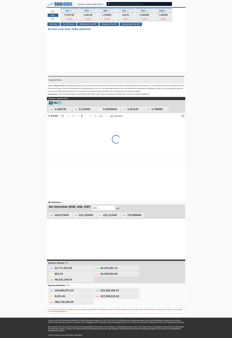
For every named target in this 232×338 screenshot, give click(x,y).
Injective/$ (127, 86)
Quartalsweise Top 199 (130, 24)
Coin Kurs (53, 24)
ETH (88, 11)
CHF (52, 19)
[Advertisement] (116, 51)
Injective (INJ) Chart (164, 86)
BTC (69, 11)
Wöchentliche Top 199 (88, 24)
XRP (106, 11)
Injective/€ (135, 86)
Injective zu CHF (149, 86)
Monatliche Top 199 (109, 24)
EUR (53, 11)
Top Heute (68, 24)
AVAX (162, 11)
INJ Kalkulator (54, 202)
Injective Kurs (62, 98)
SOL (125, 11)
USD (53, 15)
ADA (144, 11)
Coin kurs (52, 98)
